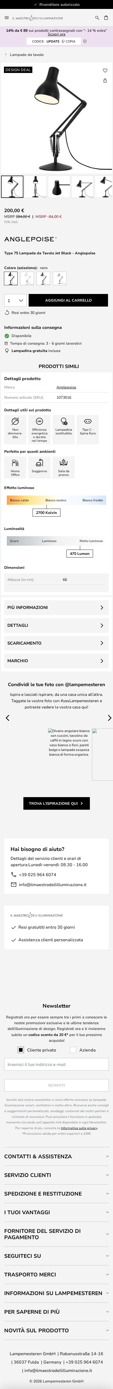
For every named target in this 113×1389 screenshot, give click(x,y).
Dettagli (17, 625)
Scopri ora (56, 33)
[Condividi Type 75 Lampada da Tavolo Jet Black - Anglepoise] (105, 80)
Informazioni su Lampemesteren (53, 1293)
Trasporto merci (30, 1274)
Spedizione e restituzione (43, 1193)
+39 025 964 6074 (37, 874)
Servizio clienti (27, 1174)
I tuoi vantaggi (27, 1212)
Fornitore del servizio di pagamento (42, 1234)
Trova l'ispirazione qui (53, 803)
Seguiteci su (22, 1255)
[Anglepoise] (30, 239)
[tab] (56, 1156)
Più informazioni (27, 607)
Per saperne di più (32, 1311)
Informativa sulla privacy (79, 1128)
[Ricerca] (97, 17)
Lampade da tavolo (27, 54)
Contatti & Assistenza (38, 1156)
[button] (12, 187)
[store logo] (41, 17)
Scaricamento (24, 643)
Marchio (17, 661)
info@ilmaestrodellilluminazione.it (52, 884)
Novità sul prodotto (36, 1330)
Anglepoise (66, 387)
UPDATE (53, 41)
